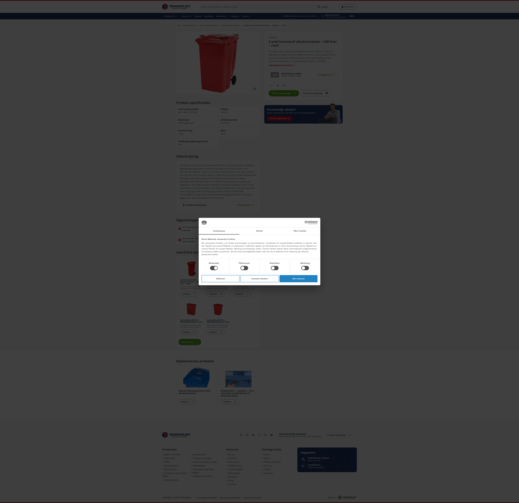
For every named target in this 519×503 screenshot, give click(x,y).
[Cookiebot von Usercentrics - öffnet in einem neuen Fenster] (305, 222)
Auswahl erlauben (259, 279)
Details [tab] (259, 231)
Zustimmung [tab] (219, 231)
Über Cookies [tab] (300, 231)
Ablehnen (220, 279)
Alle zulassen (298, 279)
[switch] (244, 268)
